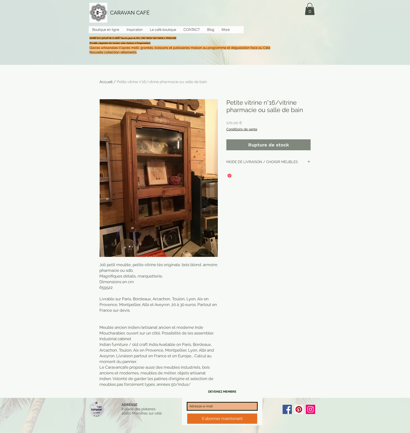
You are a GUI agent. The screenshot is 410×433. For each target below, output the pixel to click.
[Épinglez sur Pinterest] (229, 176)
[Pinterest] (298, 409)
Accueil (105, 82)
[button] (310, 9)
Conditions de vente (241, 129)
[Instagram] (310, 409)
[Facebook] (287, 409)
